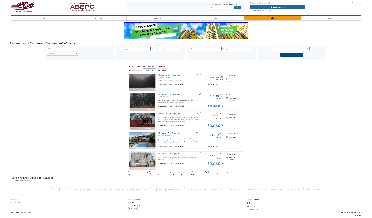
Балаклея (55, 189)
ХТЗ (153, 189)
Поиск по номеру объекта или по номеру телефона (223, 4)
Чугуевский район (98, 189)
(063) (15, 202)
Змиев (187, 189)
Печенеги (282, 189)
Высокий (308, 189)
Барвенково (170, 189)
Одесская (110, 189)
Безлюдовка (213, 189)
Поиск (237, 7)
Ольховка (195, 189)
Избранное (357, 3)
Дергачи (76, 189)
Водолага (273, 189)
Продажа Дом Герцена (169, 75)
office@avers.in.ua (252, 209)
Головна (42, 18)
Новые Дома (120, 189)
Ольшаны (250, 189)
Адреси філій (133, 208)
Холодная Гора (66, 189)
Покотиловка (86, 189)
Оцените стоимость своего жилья (262, 10)
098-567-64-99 (179, 85)
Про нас (98, 18)
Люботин (291, 189)
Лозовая (204, 189)
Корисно (214, 18)
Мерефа (146, 189)
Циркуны (160, 189)
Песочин (179, 189)
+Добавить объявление (277, 7)
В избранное (233, 75)
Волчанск (241, 189)
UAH (311, 48)
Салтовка (223, 189)
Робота (272, 18)
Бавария (138, 189)
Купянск (129, 189)
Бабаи (258, 189)
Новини (330, 18)
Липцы (316, 189)
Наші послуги (155, 18)
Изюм (265, 189)
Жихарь (300, 189)
